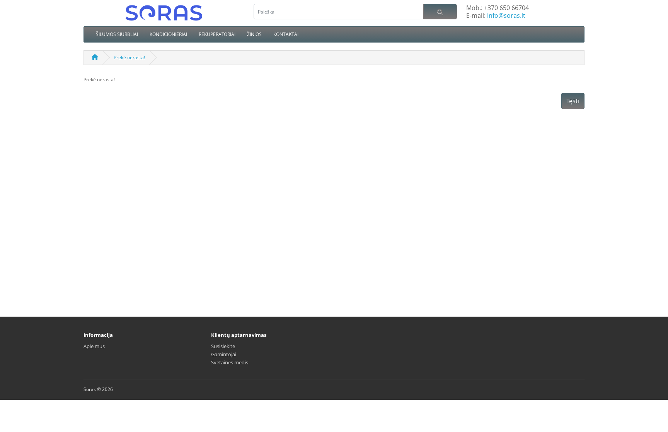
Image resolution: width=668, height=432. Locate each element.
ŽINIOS (254, 34)
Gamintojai (223, 354)
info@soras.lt (506, 15)
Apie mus (94, 346)
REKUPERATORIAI (217, 34)
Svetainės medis (229, 362)
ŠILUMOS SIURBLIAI (117, 34)
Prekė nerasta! (129, 57)
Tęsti (572, 101)
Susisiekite (223, 346)
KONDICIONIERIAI (168, 34)
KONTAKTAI (285, 34)
